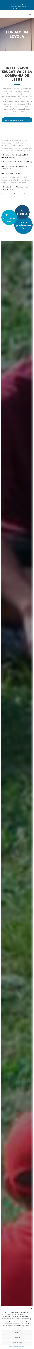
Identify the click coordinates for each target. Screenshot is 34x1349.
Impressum (22, 1346)
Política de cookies (13, 1346)
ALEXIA (21, 2)
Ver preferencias (17, 1343)
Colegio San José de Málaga (11, 173)
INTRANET (14, 2)
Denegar (17, 1337)
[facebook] (13, 8)
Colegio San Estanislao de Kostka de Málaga (17, 162)
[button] (31, 1309)
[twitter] (16, 8)
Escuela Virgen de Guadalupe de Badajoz (15, 194)
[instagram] (20, 8)
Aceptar (17, 1332)
